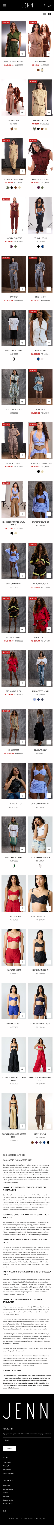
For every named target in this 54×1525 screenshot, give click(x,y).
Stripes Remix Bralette (40, 804)
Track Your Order (7, 1504)
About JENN (6, 1485)
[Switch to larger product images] (44, 14)
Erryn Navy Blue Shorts (40, 1024)
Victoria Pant (14, 120)
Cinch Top (14, 297)
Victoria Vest (40, 62)
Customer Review (8, 1500)
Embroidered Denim (40, 691)
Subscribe (9, 1448)
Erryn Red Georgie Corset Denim (40, 1078)
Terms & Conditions (8, 1473)
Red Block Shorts (13, 691)
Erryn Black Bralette (40, 916)
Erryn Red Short (14, 970)
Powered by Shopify (36, 1519)
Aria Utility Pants (13, 463)
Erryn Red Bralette (14, 916)
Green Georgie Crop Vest (13, 62)
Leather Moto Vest (14, 804)
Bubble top (40, 409)
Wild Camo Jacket (40, 584)
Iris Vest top (40, 351)
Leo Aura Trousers (14, 238)
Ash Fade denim (40, 238)
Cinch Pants (40, 297)
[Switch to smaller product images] (49, 14)
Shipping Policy (7, 1466)
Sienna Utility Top (40, 120)
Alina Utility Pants (13, 409)
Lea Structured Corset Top (40, 463)
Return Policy (7, 1469)
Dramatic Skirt (40, 750)
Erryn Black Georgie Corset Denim (14, 1078)
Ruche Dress (13, 750)
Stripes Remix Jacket (40, 522)
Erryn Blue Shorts (14, 1024)
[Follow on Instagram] (4, 1511)
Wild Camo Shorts (13, 637)
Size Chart (6, 1496)
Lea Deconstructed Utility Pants (13, 523)
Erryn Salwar (40, 1134)
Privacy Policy (7, 1462)
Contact (5, 1493)
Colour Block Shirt (13, 351)
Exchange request (8, 1489)
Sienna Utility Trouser (13, 179)
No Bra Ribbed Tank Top (40, 857)
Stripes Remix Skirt (13, 584)
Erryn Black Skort (40, 970)
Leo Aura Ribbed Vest (40, 179)
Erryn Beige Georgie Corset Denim (14, 1135)
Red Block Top (40, 637)
